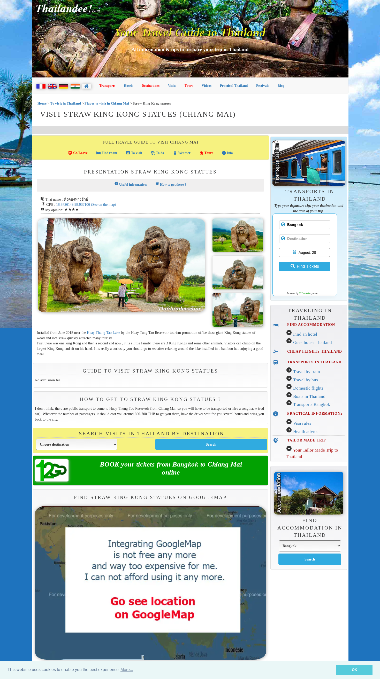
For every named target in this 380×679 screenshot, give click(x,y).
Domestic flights (308, 388)
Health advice (305, 431)
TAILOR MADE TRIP (306, 440)
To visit (134, 153)
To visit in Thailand (65, 103)
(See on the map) (103, 204)
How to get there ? (170, 183)
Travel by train (306, 371)
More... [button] (126, 669)
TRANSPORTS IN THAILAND (314, 362)
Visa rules (302, 423)
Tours (189, 86)
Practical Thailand (234, 86)
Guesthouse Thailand (312, 342)
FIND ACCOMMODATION (311, 324)
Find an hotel (305, 334)
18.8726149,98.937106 (73, 204)
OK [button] (354, 670)
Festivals (262, 86)
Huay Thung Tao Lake (103, 332)
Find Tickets (308, 266)
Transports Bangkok (311, 404)
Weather (182, 153)
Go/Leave (78, 153)
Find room (106, 153)
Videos (206, 86)
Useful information (130, 183)
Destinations (150, 86)
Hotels (128, 86)
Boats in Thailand (309, 396)
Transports (107, 86)
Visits (172, 86)
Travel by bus (305, 379)
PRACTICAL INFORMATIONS (315, 413)
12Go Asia (304, 293)
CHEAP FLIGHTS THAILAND (314, 351)
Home (42, 103)
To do (157, 153)
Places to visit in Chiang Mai (107, 103)
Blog (281, 86)
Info (227, 153)
